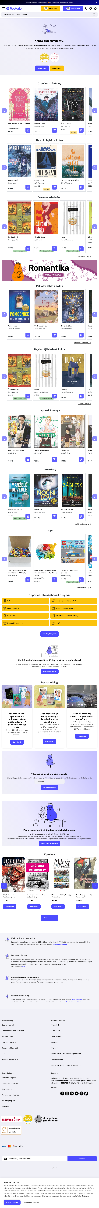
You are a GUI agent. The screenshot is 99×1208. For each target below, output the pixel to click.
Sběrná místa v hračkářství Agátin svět (66, 1054)
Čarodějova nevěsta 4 (84, 895)
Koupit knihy (42, 68)
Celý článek (17, 742)
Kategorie (54, 1042)
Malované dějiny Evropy (61, 895)
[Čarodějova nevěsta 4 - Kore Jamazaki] (85, 874)
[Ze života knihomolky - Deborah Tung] (37, 874)
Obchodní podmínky (10, 1083)
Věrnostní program (9, 1078)
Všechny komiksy (49, 918)
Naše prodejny (7, 1036)
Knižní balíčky (56, 1036)
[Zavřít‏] (96, 2)
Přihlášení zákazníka (9, 1042)
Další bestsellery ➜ (82, 342)
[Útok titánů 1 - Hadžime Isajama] (13, 874)
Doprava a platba (8, 1025)
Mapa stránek (45, 1168)
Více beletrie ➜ (84, 403)
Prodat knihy (56, 68)
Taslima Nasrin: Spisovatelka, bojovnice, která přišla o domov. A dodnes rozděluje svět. (17, 720)
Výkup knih (55, 1025)
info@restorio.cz (84, 1080)
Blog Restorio (7, 1089)
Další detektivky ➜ (83, 524)
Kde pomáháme (57, 1059)
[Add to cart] (27, 130)
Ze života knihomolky (36, 895)
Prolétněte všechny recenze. (76, 1002)
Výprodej (54, 1048)
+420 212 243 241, (67, 1083)
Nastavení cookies (31, 1202)
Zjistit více (85, 1196)
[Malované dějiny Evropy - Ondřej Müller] (61, 874)
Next (95, 886)
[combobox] (49, 14)
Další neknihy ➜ (84, 587)
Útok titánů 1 (8, 895)
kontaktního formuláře (60, 1080)
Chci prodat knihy (49, 671)
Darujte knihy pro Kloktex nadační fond (66, 1065)
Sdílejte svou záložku (10, 1059)
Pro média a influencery (11, 1095)
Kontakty (5, 1106)
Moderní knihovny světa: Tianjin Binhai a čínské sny (81, 716)
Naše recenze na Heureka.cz (13, 1031)
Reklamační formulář (10, 1048)
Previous (4, 886)
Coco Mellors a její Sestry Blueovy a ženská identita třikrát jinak (49, 717)
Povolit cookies (12, 1202)
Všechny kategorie (49, 634)
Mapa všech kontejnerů (49, 843)
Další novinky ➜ (84, 256)
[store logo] (14, 8)
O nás (4, 1054)
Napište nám (54, 1168)
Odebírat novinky (49, 788)
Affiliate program (8, 1101)
